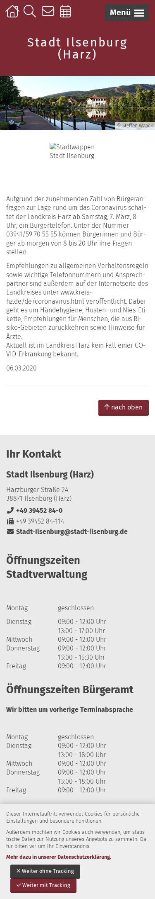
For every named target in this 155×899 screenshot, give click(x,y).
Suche (31, 15)
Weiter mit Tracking (46, 885)
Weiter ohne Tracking (48, 871)
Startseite (13, 15)
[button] (127, 12)
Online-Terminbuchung (68, 15)
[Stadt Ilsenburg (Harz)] (77, 502)
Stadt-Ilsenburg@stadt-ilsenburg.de (67, 532)
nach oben (127, 407)
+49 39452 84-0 (34, 510)
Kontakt (50, 15)
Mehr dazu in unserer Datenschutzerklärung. (58, 857)
